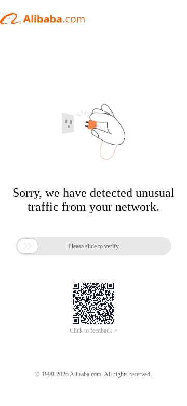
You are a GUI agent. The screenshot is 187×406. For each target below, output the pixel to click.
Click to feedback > (93, 330)
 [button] (27, 246)
